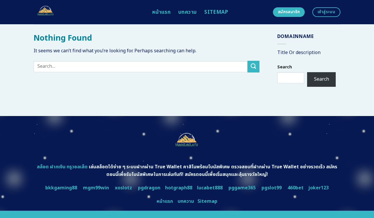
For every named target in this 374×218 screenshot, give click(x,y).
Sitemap (216, 12)
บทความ (187, 12)
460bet (296, 187)
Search (284, 67)
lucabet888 (210, 187)
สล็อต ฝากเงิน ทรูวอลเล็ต (62, 166)
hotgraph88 (178, 187)
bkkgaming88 (61, 187)
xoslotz (123, 187)
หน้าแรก (161, 12)
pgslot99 (272, 187)
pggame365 (242, 187)
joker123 (318, 187)
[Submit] (253, 66)
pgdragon (149, 187)
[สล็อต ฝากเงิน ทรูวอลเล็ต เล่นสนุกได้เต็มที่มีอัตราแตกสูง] (88, 12)
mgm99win (96, 187)
